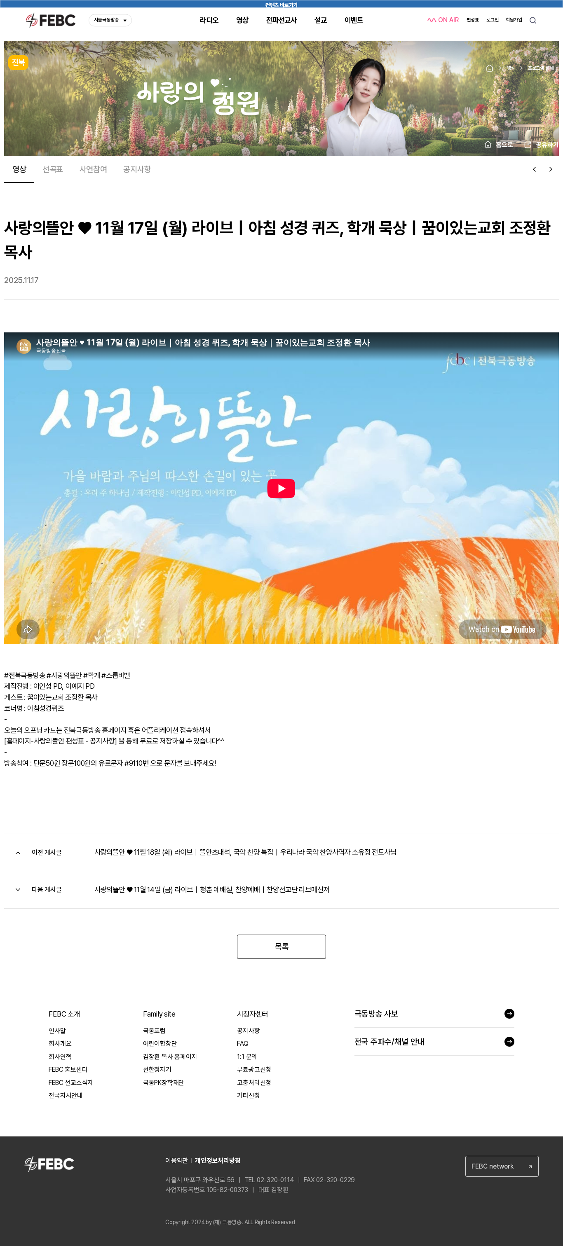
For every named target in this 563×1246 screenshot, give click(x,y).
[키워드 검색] (533, 20)
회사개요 (60, 1043)
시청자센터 (252, 1014)
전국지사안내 (66, 1095)
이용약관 (176, 1160)
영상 (511, 68)
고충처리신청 (254, 1083)
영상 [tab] (19, 169)
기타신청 (248, 1095)
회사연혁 (60, 1057)
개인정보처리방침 (217, 1160)
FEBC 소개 (64, 1014)
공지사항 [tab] (137, 169)
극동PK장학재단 (163, 1083)
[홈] (490, 68)
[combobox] (502, 1166)
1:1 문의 (247, 1057)
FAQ (242, 1043)
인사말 (57, 1031)
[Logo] (50, 20)
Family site (159, 1014)
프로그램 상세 (541, 68)
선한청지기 (157, 1069)
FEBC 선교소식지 (71, 1083)
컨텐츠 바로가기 (281, 5)
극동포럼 (154, 1031)
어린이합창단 (160, 1043)
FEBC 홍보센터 (68, 1069)
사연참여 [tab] (93, 169)
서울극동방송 (106, 20)
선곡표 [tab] (52, 169)
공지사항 (248, 1031)
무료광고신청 (254, 1069)
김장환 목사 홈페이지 (170, 1057)
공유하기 (547, 145)
